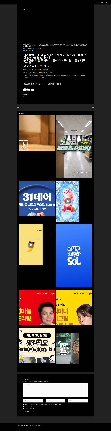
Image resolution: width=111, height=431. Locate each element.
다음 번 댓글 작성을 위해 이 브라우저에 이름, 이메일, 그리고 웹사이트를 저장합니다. (43, 404)
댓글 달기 (25, 48)
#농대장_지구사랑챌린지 (45, 75)
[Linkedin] (32, 50)
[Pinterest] (29, 50)
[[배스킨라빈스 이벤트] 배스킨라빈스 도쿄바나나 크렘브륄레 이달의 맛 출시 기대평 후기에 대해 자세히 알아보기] (31, 244)
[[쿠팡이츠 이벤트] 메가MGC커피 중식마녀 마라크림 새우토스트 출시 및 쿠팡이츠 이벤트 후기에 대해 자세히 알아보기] (74, 307)
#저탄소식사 (69, 75)
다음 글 (92, 107)
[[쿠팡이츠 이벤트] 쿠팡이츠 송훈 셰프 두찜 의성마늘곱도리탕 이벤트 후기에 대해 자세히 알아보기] (37, 307)
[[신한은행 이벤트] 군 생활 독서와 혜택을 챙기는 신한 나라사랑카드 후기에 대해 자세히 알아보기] (74, 146)
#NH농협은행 (33, 77)
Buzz (29, 48)
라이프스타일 (34, 48)
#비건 (60, 75)
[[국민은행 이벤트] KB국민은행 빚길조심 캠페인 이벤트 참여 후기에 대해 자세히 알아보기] (67, 348)
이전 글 (19, 107)
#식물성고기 (75, 75)
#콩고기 (80, 75)
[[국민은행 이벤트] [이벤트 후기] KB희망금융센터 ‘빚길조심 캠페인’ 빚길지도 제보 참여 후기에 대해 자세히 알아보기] (37, 345)
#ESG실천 (56, 75)
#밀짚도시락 (27, 77)
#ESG (52, 75)
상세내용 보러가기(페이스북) (42, 83)
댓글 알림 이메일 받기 (29, 406)
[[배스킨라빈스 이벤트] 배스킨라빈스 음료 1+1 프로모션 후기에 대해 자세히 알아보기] (67, 201)
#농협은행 (39, 77)
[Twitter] (26, 50)
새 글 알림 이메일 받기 (29, 408)
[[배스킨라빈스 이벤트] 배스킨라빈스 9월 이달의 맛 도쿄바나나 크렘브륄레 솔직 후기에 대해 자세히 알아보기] (37, 132)
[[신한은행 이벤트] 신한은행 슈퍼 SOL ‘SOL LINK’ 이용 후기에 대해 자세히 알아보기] (74, 255)
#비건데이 (64, 75)
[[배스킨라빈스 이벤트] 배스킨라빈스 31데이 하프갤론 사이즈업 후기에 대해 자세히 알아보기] (37, 198)
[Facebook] (24, 50)
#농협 (43, 77)
